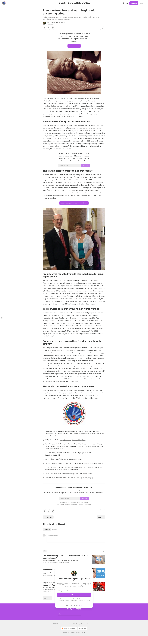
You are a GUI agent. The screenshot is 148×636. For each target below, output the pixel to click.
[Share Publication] (127, 3)
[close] (90, 571)
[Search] (123, 3)
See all (46, 598)
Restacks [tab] (54, 529)
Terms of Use (82, 599)
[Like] (44, 28)
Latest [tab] (49, 551)
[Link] (40, 121)
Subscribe (134, 3)
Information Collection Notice (73, 600)
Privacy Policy (87, 600)
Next (99, 517)
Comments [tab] (47, 529)
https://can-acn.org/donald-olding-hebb (72, 440)
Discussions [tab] (56, 551)
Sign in (142, 3)
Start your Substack (69, 628)
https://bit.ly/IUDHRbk (52, 455)
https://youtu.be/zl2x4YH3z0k (68, 469)
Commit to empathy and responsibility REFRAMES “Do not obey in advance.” (65, 557)
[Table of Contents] (2, 318)
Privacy (78, 624)
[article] (74, 560)
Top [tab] (45, 551)
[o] (98, 586)
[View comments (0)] (48, 28)
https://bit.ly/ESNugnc (96, 463)
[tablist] (50, 529)
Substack (65, 632)
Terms (83, 624)
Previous (49, 517)
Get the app (82, 628)
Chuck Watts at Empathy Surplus (56, 22)
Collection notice (90, 624)
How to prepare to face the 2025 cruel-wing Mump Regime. (60, 560)
